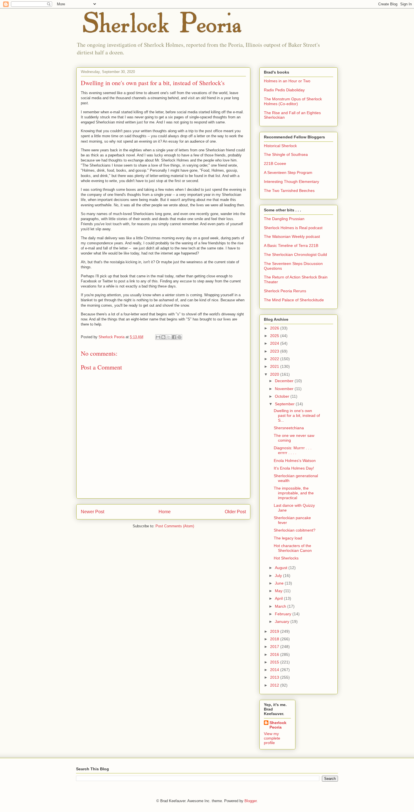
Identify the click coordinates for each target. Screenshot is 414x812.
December (285, 381)
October (282, 396)
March (281, 606)
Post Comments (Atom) (174, 526)
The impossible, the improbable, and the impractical (294, 493)
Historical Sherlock (280, 145)
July (279, 575)
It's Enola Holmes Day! (294, 468)
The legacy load (288, 538)
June (280, 583)
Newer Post (92, 511)
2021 (275, 366)
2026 (275, 328)
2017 (275, 646)
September (285, 404)
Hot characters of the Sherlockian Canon (293, 548)
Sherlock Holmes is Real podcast (293, 227)
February (283, 614)
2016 (275, 654)
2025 (275, 335)
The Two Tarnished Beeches (289, 190)
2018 (275, 639)
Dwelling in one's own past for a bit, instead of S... (297, 415)
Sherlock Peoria (278, 724)
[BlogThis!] (163, 337)
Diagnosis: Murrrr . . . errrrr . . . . (292, 450)
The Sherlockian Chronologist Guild (295, 254)
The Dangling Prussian (284, 218)
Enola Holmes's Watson (295, 460)
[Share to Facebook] (174, 337)
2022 (275, 359)
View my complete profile (272, 738)
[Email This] (158, 337)
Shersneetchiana (289, 428)
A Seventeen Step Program (288, 172)
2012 (275, 685)
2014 (275, 669)
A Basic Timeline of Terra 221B (291, 245)
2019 (275, 631)
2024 (275, 343)
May (279, 590)
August (281, 567)
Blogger (250, 801)
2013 (275, 677)
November (285, 388)
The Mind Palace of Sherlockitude (294, 300)
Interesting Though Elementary (291, 181)
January (282, 621)
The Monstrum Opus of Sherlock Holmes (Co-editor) (293, 101)
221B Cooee (275, 163)
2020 (275, 374)
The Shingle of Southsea (286, 154)
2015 (275, 662)
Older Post (235, 511)
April (279, 598)
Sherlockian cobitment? (294, 530)
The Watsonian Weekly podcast (292, 236)
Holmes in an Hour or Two (287, 81)
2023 (275, 351)
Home (165, 511)
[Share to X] (169, 337)
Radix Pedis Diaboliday (284, 90)
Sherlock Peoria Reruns (285, 291)
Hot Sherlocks (286, 558)
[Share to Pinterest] (179, 337)
